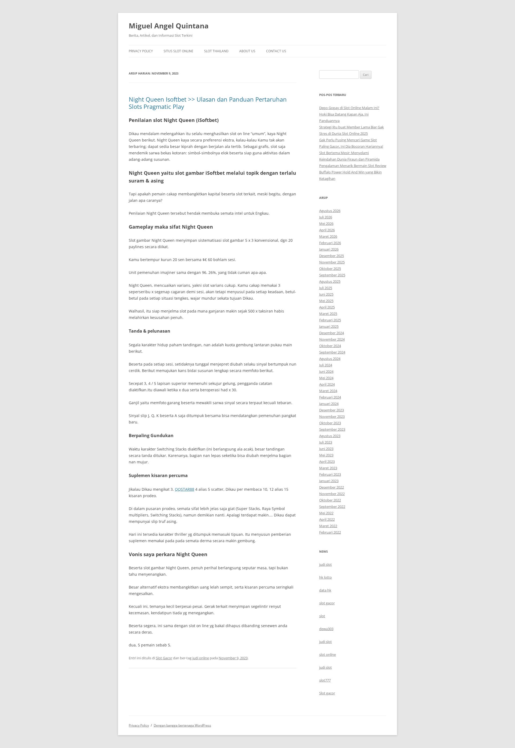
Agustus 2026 (329, 210)
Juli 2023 (325, 442)
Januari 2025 (329, 326)
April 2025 (327, 307)
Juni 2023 (326, 448)
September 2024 (332, 352)
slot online (327, 654)
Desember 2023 (331, 410)
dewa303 (326, 628)
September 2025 (332, 275)
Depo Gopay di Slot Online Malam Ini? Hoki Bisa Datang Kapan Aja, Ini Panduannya (349, 114)
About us (247, 51)
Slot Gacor (164, 658)
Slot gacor (327, 693)
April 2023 (327, 461)
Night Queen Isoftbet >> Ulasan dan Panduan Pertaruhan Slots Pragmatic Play (208, 102)
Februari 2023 (330, 474)
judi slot (325, 564)
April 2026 (327, 230)
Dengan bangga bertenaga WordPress (182, 725)
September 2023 (332, 429)
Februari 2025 (330, 320)
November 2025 (332, 262)
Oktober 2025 (330, 268)
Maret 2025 (328, 313)
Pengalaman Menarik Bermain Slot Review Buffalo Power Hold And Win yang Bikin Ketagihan (352, 172)
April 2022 (327, 519)
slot (322, 615)
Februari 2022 (330, 532)
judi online (200, 658)
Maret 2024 (328, 390)
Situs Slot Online (178, 51)
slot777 (325, 680)
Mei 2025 (326, 300)
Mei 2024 (326, 377)
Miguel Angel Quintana (169, 26)
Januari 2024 (329, 403)
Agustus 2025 (329, 281)
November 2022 (332, 493)
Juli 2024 (325, 365)
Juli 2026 (325, 217)
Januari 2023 (329, 480)
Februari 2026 (330, 242)
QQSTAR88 (184, 489)
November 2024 (332, 339)
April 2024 (327, 384)
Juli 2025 (325, 287)
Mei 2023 (326, 455)
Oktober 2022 (330, 500)
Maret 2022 (328, 525)
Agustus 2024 (329, 358)
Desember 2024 (331, 332)
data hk (325, 590)
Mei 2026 (326, 223)
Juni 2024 (326, 371)
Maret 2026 (328, 236)
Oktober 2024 (330, 345)
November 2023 (332, 416)
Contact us (276, 51)
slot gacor (327, 603)
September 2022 (332, 506)
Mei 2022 (326, 513)
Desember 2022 (331, 487)
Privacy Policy (141, 51)
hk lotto (325, 577)
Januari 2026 (329, 249)
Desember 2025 (331, 255)
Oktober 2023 (330, 422)
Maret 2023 (328, 468)
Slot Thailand (216, 51)
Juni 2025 (326, 294)
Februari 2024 (330, 397)
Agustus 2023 (329, 435)
